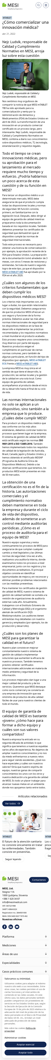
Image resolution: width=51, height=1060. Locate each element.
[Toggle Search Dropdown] (38, 5)
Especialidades (11, 962)
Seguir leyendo (14, 860)
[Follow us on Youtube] (17, 927)
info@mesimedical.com (14, 902)
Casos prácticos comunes (17, 971)
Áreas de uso (10, 954)
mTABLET (7, 17)
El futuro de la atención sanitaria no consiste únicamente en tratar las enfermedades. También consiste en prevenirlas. (22, 846)
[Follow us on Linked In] (10, 927)
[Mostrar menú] (46, 5)
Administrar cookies (15, 1037)
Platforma (8, 936)
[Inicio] (12, 6)
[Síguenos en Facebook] (4, 927)
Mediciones (9, 945)
